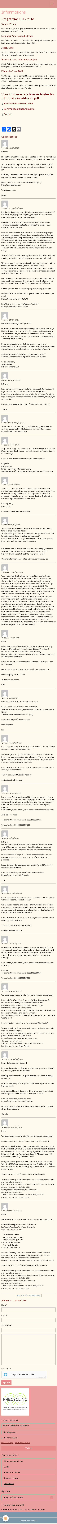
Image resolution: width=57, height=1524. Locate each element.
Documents (9, 1483)
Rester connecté (11, 1438)
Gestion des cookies (28, 1521)
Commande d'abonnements (19, 109)
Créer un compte (7, 1443)
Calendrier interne (12, 1478)
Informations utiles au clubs (18, 103)
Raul (5, 638)
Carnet (7, 114)
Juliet (4, 148)
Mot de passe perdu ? (22, 1443)
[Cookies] (5, 1518)
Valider (28, 1448)
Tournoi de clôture (12, 1472)
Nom (3, 1305)
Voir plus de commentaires (28, 1295)
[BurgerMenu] (52, 4)
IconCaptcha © (41, 1377)
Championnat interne (13, 1461)
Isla (4, 698)
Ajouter (6, 1382)
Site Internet (6, 1325)
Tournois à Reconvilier (28, 1497)
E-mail (4, 1315)
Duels (6, 1467)
